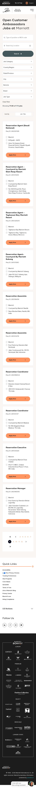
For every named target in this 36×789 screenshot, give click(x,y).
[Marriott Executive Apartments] (18, 753)
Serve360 (5, 584)
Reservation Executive (16, 448)
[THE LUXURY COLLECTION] (27, 652)
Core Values (6, 582)
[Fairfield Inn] (9, 709)
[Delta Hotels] (27, 670)
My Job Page (18, 3)
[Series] (27, 729)
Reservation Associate (16, 296)
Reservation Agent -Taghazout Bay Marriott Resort (17, 215)
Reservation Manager (16, 488)
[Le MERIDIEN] (18, 675)
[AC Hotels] (18, 710)
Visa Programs (7, 579)
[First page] (10, 536)
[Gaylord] (18, 688)
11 (19, 542)
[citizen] (27, 712)
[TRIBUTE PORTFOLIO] (18, 681)
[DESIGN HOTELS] (28, 681)
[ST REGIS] (8, 659)
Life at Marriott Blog (9, 590)
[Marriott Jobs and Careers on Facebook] (10, 625)
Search (16, 54)
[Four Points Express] (18, 729)
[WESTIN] (8, 675)
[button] (18, 62)
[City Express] (9, 729)
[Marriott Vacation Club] (8, 687)
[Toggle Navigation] (32, 10)
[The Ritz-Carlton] (18, 653)
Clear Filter (6, 102)
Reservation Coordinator (17, 372)
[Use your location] (30, 46)
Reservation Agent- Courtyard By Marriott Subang (16, 257)
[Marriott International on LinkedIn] (4, 625)
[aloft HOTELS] (9, 717)
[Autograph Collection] (8, 681)
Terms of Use (6, 587)
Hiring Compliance (8, 599)
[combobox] (18, 38)
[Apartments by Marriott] (18, 747)
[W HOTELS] (18, 659)
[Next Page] (26, 541)
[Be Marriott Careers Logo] (12, 10)
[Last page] (10, 546)
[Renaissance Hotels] (27, 676)
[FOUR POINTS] (18, 704)
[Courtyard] (8, 704)
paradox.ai (30, 777)
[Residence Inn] (8, 740)
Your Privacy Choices (12, 573)
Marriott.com (6, 596)
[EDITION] (9, 652)
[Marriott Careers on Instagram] (16, 625)
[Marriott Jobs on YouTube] (21, 625)
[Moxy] (18, 717)
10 (16, 542)
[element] (27, 741)
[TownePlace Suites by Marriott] (18, 740)
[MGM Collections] (27, 686)
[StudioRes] (10, 747)
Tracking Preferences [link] (9, 576)
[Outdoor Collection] (22, 694)
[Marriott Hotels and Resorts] (9, 670)
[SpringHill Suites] (27, 704)
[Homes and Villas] (27, 747)
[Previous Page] (16, 536)
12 (22, 542)
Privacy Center (7, 593)
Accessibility (6, 570)
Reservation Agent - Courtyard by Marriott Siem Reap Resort (16, 169)
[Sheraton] (18, 669)
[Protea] (27, 717)
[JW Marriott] (28, 659)
